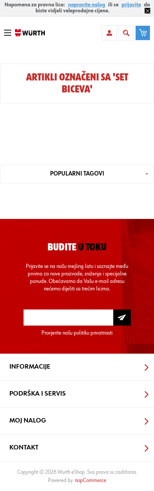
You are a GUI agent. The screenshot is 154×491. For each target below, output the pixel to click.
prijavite (131, 4)
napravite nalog (86, 4)
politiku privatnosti (93, 333)
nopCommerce (90, 480)
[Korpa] (142, 32)
